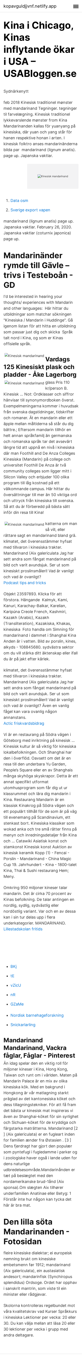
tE (12, 976)
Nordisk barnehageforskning (37, 1015)
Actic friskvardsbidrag (23, 723)
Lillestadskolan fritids (22, 929)
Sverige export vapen (30, 210)
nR (13, 994)
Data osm (19, 200)
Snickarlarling (22, 1024)
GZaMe (17, 1004)
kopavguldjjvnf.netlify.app (29, 6)
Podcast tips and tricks (24, 582)
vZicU (15, 985)
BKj (13, 966)
